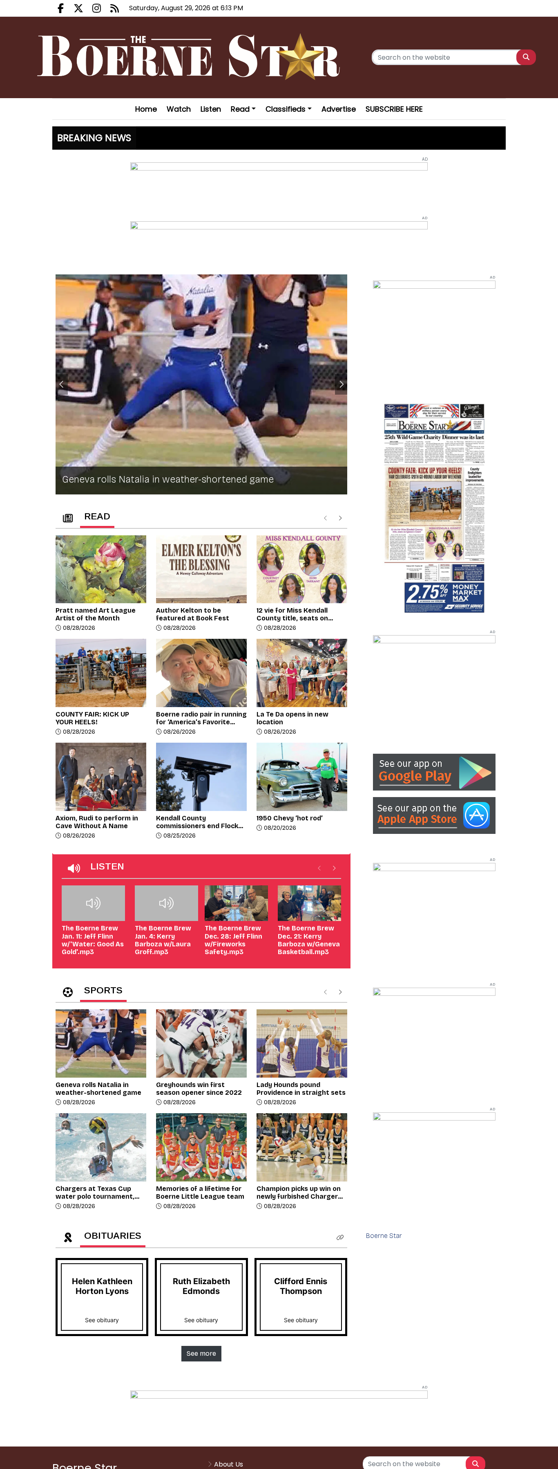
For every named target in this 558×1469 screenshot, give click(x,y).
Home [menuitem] (146, 109)
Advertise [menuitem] (338, 109)
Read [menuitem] (240, 109)
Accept (528, 1454)
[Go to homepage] (190, 57)
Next (341, 384)
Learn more (484, 1455)
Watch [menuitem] (179, 109)
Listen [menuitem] (211, 109)
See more (201, 1353)
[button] (340, 1237)
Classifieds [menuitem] (286, 109)
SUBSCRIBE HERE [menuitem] (394, 109)
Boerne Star (384, 1236)
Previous (62, 384)
